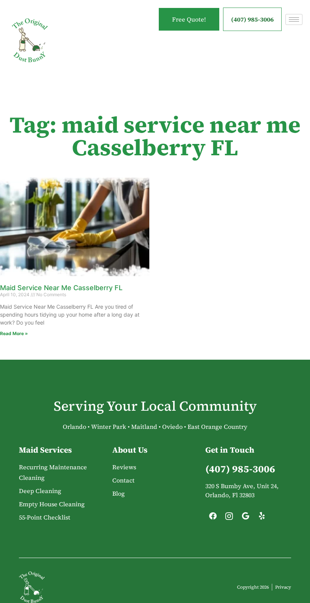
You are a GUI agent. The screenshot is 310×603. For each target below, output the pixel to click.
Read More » (14, 333)
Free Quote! (189, 19)
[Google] (245, 518)
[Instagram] (229, 518)
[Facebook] (213, 518)
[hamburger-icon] (293, 19)
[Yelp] (261, 518)
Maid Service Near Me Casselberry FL (61, 288)
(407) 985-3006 (252, 19)
